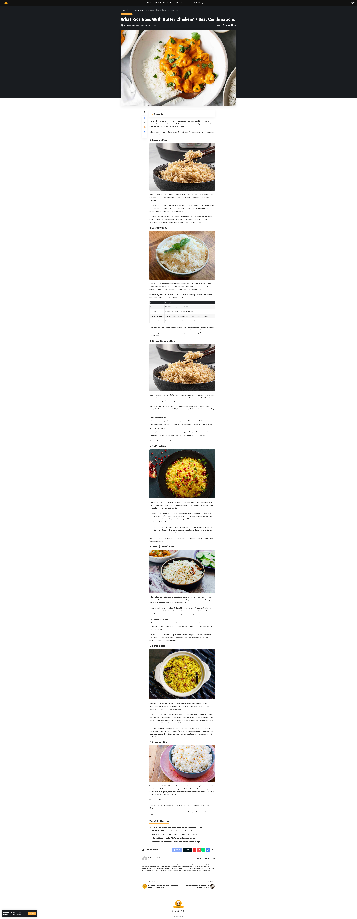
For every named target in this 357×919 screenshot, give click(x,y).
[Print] (232, 25)
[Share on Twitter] (226, 25)
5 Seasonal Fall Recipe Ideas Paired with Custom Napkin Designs (176, 842)
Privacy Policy (8, 914)
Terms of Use (20, 914)
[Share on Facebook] (223, 25)
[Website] (198, 858)
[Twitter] (203, 858)
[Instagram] (211, 858)
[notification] (341, 3)
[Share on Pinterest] (199, 850)
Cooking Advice (126, 14)
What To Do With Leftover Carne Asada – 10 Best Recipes (173, 831)
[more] (202, 3)
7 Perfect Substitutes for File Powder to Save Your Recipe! (173, 838)
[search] (344, 3)
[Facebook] (200, 858)
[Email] (229, 25)
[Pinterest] (209, 858)
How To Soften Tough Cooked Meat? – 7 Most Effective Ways (174, 835)
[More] (235, 25)
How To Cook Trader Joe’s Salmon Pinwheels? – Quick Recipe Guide (177, 827)
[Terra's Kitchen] (6, 2)
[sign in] (338, 3)
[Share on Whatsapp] (203, 850)
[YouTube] (206, 858)
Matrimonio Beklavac (132, 25)
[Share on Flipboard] (194, 850)
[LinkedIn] (214, 858)
